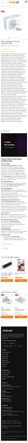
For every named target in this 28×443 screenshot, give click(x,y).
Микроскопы (5, 360)
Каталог (9, 6)
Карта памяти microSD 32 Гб (21, 273)
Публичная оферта (6, 436)
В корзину (7, 280)
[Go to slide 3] (10, 37)
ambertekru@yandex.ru (7, 396)
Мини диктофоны (6, 352)
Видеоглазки (5, 358)
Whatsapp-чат (12, 343)
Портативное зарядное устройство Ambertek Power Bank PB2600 (7, 274)
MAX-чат (5, 343)
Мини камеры (5, 356)
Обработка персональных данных (10, 438)
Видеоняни (4, 364)
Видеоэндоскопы (6, 362)
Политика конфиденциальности (19, 436)
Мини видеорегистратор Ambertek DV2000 (6, 309)
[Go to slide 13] (19, 37)
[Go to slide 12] (18, 37)
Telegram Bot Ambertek (8, 346)
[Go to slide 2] (9, 37)
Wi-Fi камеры (5, 354)
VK (15, 346)
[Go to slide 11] (17, 37)
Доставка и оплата (6, 372)
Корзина (4, 378)
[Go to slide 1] (8, 37)
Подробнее (7, 317)
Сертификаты (5, 374)
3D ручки (4, 366)
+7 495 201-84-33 (6, 392)
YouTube (20, 346)
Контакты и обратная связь (8, 376)
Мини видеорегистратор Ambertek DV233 (20, 309)
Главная (3, 6)
